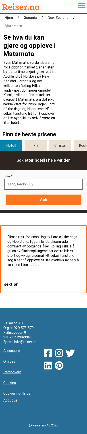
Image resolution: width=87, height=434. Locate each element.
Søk (43, 200)
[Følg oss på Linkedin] (49, 366)
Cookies (9, 383)
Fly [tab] (35, 145)
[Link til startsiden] (20, 6)
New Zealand (58, 18)
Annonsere (11, 351)
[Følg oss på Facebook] (49, 354)
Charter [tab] (60, 145)
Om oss (9, 361)
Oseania (30, 18)
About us (10, 400)
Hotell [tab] (11, 145)
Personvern (12, 372)
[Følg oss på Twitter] (71, 354)
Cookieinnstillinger (17, 393)
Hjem (9, 18)
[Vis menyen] (81, 6)
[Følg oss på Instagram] (60, 354)
